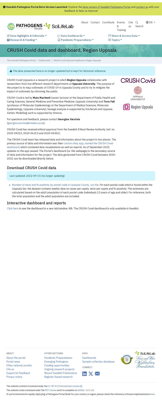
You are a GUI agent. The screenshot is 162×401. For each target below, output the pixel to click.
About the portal (15, 357)
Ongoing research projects (59, 369)
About (84, 22)
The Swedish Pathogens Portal (21, 60)
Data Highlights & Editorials (27, 36)
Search (139, 26)
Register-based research (58, 376)
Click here (12, 208)
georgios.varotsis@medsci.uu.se (26, 123)
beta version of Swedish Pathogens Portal (107, 7)
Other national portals (19, 365)
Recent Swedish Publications (60, 373)
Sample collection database (98, 361)
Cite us (130, 24)
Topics (115, 40)
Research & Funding (22, 40)
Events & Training (121, 26)
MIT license (51, 390)
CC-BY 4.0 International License (64, 386)
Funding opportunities (56, 365)
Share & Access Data (124, 36)
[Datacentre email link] (97, 373)
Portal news (13, 361)
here (152, 394)
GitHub (86, 390)
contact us (142, 7)
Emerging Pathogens (56, 361)
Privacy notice (14, 376)
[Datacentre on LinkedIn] (84, 374)
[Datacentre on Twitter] (90, 374)
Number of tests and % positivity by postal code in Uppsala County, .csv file (55, 184)
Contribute (108, 22)
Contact (95, 22)
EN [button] (150, 22)
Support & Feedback (18, 373)
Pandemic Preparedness (75, 40)
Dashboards (44, 60)
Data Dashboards (71, 36)
